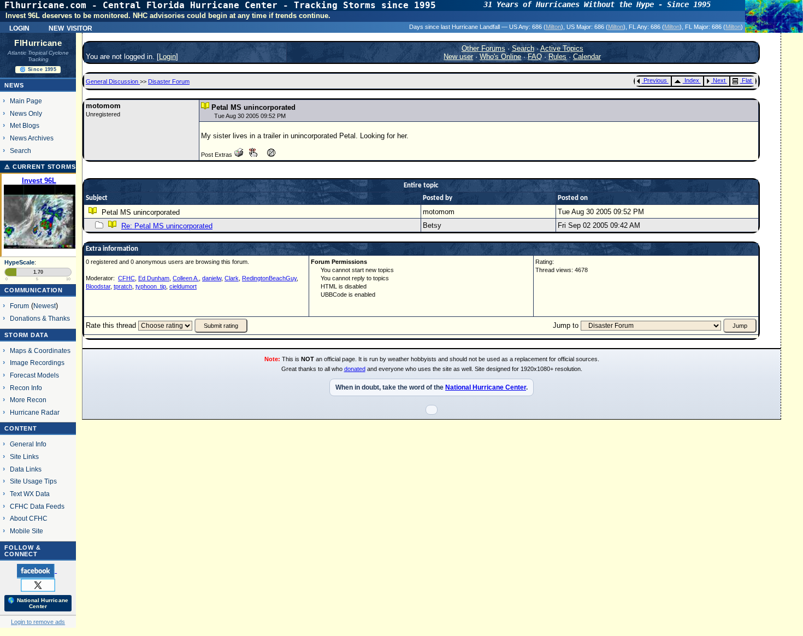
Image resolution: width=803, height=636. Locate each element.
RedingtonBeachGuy (269, 278)
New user (458, 56)
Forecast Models (34, 375)
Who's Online (500, 56)
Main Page (26, 100)
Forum (19, 305)
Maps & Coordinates (40, 350)
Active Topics (561, 48)
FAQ (535, 56)
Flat (746, 80)
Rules (557, 56)
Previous (655, 80)
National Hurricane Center (485, 387)
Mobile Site (26, 530)
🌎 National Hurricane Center (38, 603)
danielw (211, 278)
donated (354, 369)
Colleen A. (186, 278)
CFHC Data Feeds (37, 506)
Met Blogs (24, 125)
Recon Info (26, 387)
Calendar (587, 56)
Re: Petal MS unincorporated (166, 226)
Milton (553, 26)
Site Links (24, 456)
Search (20, 150)
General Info (28, 443)
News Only (26, 113)
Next (719, 80)
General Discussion (113, 81)
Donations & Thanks (40, 318)
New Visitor (70, 27)
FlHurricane (38, 43)
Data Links (26, 469)
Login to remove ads (38, 622)
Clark (232, 278)
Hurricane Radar (35, 412)
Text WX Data (30, 493)
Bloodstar (98, 286)
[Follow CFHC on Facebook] (37, 570)
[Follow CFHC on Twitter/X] (38, 584)
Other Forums (483, 48)
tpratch (123, 286)
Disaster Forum (169, 81)
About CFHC (29, 518)
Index (692, 80)
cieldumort (183, 286)
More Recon (28, 399)
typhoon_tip (150, 286)
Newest (44, 305)
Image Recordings (37, 362)
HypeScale (19, 262)
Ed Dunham (153, 278)
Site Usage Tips (33, 481)
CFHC (126, 278)
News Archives (32, 138)
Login (19, 27)
